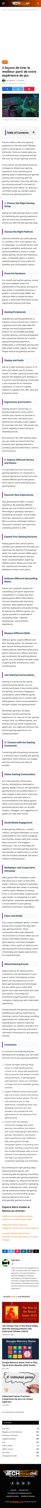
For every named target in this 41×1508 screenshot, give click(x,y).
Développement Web (9, 1456)
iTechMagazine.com (16, 1502)
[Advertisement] (20, 35)
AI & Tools (5, 1429)
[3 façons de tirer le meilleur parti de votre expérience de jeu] (20, 117)
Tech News (6, 1452)
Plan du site (23, 1490)
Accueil (4, 10)
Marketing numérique (10, 1435)
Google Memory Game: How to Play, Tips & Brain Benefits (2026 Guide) (20, 1364)
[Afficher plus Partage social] (37, 89)
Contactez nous (12, 1496)
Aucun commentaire (10, 83)
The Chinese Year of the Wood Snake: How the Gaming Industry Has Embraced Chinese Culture (20, 1329)
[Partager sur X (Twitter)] (18, 89)
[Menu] (3, 3)
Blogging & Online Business (12, 1432)
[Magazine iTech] (20, 3)
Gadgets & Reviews (9, 1439)
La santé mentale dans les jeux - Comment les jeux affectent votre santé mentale (19, 1236)
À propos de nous (28, 1496)
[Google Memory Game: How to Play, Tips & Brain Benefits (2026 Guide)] (20, 1348)
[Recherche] (38, 3)
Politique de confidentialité (19, 1493)
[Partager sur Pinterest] (29, 89)
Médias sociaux (7, 1449)
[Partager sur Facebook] (7, 89)
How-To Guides (7, 1446)
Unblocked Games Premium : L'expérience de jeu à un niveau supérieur (17, 1399)
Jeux (4, 62)
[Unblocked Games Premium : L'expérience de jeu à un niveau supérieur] (20, 1382)
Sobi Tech (12, 80)
